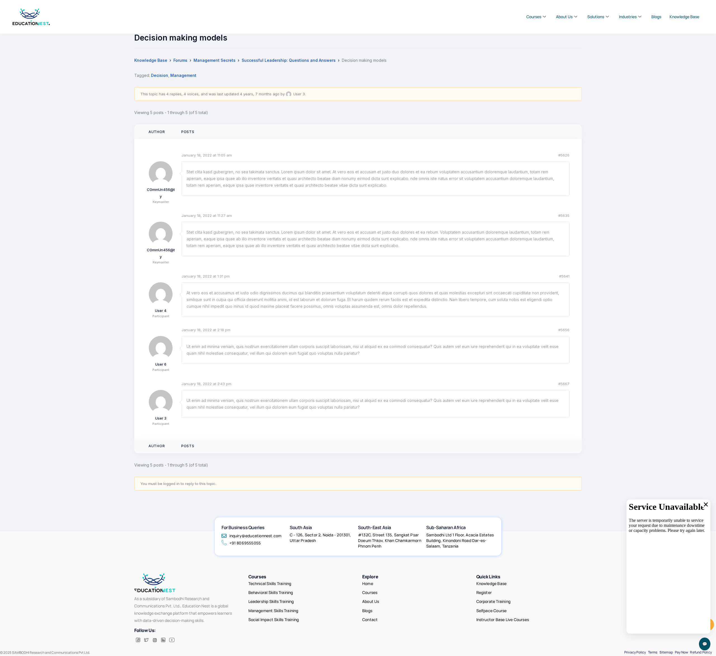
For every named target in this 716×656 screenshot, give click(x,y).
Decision (159, 75)
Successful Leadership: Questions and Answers (289, 60)
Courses (533, 16)
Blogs (656, 16)
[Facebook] (138, 640)
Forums (180, 60)
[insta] (154, 640)
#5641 (564, 276)
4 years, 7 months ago (259, 94)
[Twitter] (146, 640)
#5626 (563, 155)
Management (183, 75)
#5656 (563, 330)
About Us (564, 16)
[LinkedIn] (163, 640)
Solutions (595, 16)
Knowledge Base (684, 16)
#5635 (563, 215)
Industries (628, 16)
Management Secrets (214, 60)
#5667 (563, 384)
